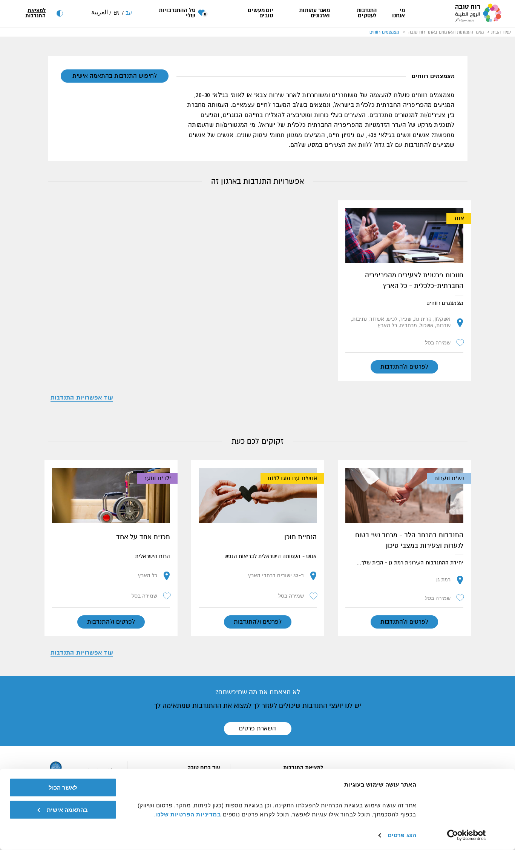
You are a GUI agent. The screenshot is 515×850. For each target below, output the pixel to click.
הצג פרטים (402, 835)
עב (129, 12)
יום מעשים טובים (260, 13)
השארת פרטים (257, 728)
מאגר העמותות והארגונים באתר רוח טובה (446, 32)
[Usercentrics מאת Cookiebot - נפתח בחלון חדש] (467, 835)
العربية (99, 12)
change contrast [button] (60, 13)
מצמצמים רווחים (384, 32)
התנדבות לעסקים (367, 13)
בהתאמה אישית (67, 809)
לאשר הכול (63, 787)
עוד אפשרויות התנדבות (82, 397)
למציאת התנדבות (35, 13)
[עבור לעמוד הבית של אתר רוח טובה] (478, 13)
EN (116, 13)
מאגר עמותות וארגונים (314, 13)
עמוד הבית (501, 32)
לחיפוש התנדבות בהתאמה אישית (114, 76)
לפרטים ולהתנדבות (404, 366)
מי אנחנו (398, 13)
